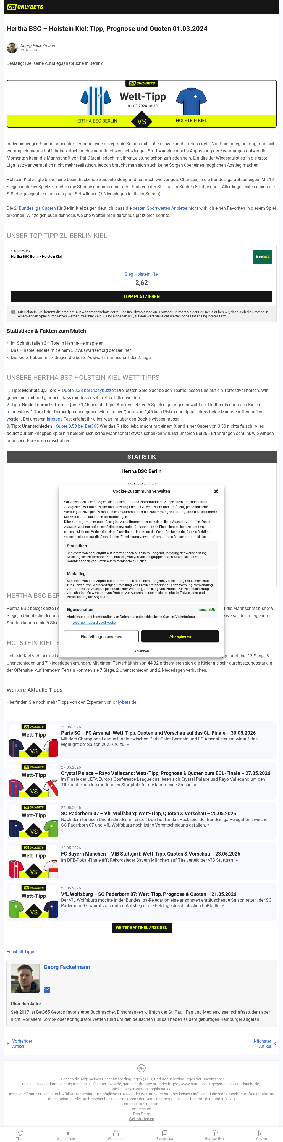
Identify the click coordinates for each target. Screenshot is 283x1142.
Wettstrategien (141, 1119)
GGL (230, 1099)
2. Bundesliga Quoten (35, 208)
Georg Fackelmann (67, 967)
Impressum (141, 1109)
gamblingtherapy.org (141, 1084)
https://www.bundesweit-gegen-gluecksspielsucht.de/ (214, 1084)
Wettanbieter (66, 1139)
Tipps (20, 1139)
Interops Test (59, 419)
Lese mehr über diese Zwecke (94, 623)
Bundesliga (164, 1139)
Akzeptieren (180, 636)
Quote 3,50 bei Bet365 (77, 426)
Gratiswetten (214, 1139)
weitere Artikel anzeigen (141, 927)
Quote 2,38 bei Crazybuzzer (88, 390)
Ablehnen (141, 651)
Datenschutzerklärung (141, 1104)
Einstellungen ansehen (101, 636)
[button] (216, 491)
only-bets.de (124, 702)
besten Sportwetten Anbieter (160, 208)
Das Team (141, 1114)
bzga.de (114, 1084)
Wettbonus (116, 1139)
